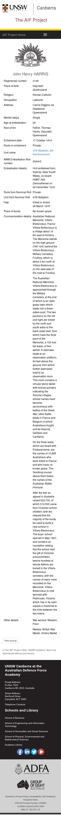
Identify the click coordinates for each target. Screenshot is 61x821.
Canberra (46, 7)
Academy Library (13, 744)
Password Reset (30, 799)
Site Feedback (48, 796)
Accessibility (35, 796)
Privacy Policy (22, 796)
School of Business (14, 718)
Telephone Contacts (15, 704)
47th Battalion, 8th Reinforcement (43, 152)
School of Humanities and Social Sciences (26, 731)
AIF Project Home (14, 34)
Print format (11, 640)
